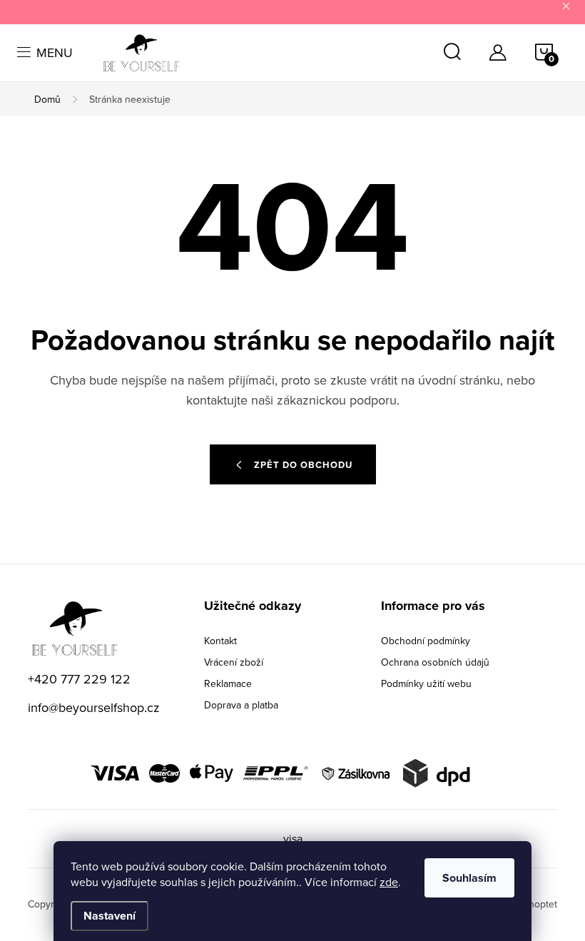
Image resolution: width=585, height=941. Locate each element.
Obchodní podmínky (425, 640)
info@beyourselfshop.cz (94, 707)
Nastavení (109, 915)
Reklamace (228, 683)
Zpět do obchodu (303, 465)
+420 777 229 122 (79, 679)
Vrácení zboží (233, 662)
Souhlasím (469, 878)
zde (389, 882)
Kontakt (220, 640)
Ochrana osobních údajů (435, 662)
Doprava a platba (241, 704)
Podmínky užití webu (426, 683)
